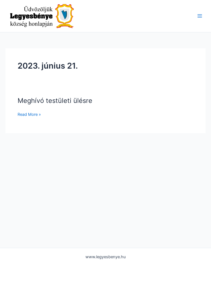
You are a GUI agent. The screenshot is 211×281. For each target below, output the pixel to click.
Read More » (29, 114)
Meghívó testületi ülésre (55, 101)
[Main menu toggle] (200, 16)
